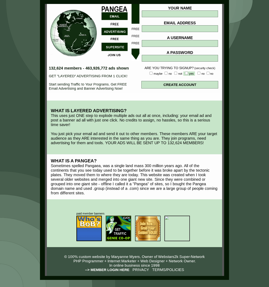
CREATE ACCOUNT (179, 85)
